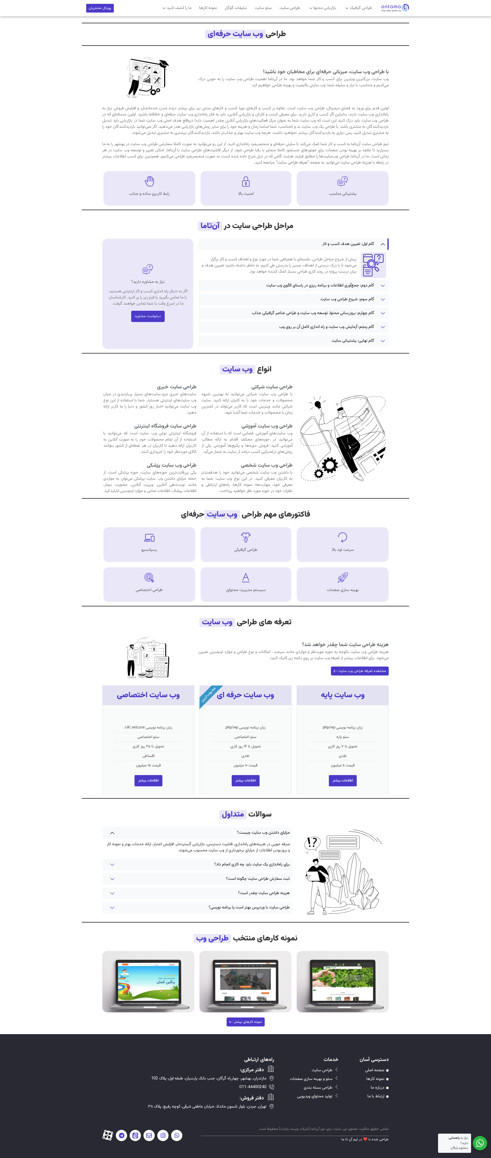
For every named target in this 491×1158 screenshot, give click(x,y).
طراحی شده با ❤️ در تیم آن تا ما (365, 1139)
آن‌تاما (315, 1129)
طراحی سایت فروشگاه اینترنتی (165, 426)
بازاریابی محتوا (325, 8)
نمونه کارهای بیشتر (248, 1022)
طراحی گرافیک (361, 8)
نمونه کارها (208, 8)
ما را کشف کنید (179, 8)
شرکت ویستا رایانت (294, 1129)
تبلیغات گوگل (236, 8)
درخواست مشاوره (148, 316)
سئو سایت (263, 8)
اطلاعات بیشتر (343, 781)
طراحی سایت (290, 8)
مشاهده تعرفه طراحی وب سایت (362, 671)
